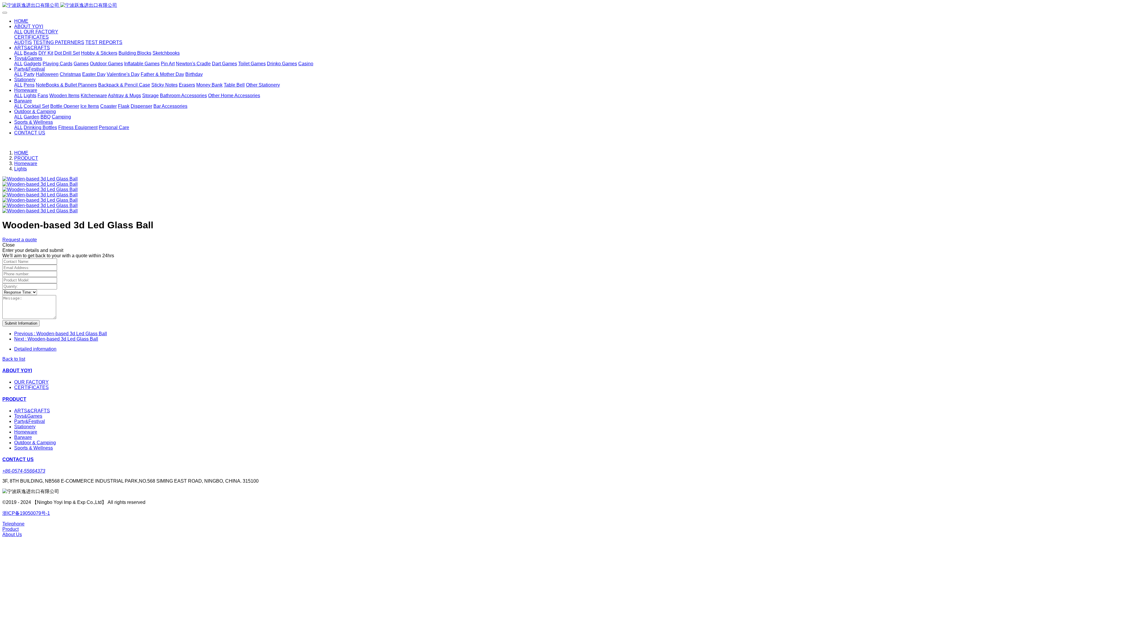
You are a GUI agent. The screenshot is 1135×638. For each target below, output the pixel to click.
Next (56, 338)
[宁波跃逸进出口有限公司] (567, 5)
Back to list (13, 359)
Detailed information (35, 348)
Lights (20, 168)
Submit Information (21, 323)
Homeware (25, 163)
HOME (21, 21)
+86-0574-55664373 (23, 470)
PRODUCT (26, 158)
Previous (60, 333)
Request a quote (19, 239)
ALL (18, 31)
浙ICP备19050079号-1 (26, 513)
